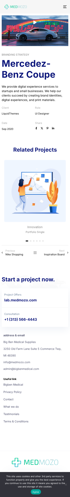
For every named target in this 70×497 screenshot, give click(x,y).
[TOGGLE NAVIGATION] (56, 7)
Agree (35, 491)
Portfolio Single (35, 232)
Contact (8, 399)
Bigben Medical (13, 384)
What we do (11, 406)
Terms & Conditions (15, 421)
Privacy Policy (12, 392)
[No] (65, 484)
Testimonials (11, 414)
